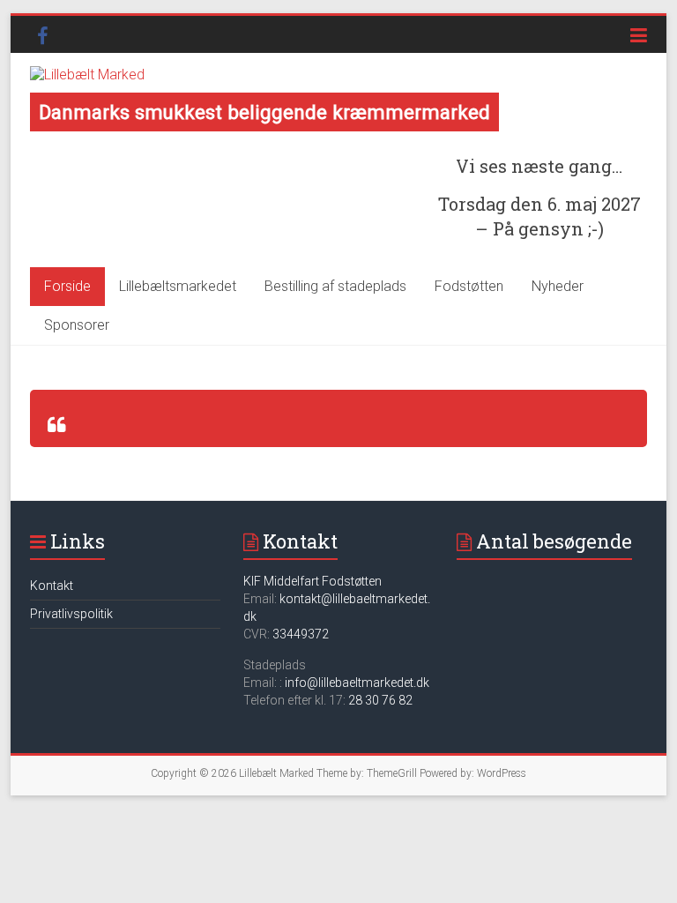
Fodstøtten (469, 286)
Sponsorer (76, 325)
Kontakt (51, 585)
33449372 (300, 634)
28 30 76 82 (380, 700)
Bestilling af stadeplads (335, 286)
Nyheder (558, 286)
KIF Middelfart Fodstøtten (312, 581)
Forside (67, 286)
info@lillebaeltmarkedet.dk (357, 682)
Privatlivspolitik (71, 614)
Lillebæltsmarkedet (177, 286)
